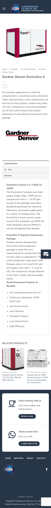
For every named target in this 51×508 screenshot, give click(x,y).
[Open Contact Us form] (46, 254)
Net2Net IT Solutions (36, 504)
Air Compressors (28, 69)
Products (14, 69)
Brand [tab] (7, 175)
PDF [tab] (10, 170)
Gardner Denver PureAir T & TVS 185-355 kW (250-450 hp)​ (12, 377)
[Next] (48, 368)
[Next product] (4, 86)
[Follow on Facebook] (46, 469)
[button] (4, 8)
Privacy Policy (25, 497)
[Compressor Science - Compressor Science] (27, 9)
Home (4, 69)
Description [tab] (10, 163)
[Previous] (2, 368)
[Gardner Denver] (21, 135)
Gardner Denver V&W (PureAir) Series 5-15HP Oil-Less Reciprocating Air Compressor (37, 379)
